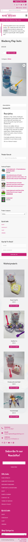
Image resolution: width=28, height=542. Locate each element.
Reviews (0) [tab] (6, 108)
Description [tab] (6, 105)
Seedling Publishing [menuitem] (7, 484)
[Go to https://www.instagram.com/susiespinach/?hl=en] (17, 5)
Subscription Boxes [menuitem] (7, 481)
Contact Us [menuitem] (5, 498)
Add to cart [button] (14, 306)
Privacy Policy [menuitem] (6, 504)
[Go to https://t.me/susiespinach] (23, 4)
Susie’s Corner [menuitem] (6, 494)
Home (3, 20)
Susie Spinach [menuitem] (5, 478)
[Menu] (26, 15)
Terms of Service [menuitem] (6, 501)
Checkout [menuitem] (4, 227)
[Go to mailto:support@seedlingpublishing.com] (2, 433)
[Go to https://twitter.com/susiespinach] (19, 4)
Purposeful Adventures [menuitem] (9, 488)
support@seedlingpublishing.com (14, 434)
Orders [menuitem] (3, 233)
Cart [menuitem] (2, 230)
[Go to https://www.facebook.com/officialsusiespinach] (14, 5)
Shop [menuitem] (2, 224)
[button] (24, 65)
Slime (7, 20)
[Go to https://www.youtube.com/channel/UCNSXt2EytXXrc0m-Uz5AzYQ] (21, 5)
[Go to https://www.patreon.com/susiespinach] (26, 4)
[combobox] (14, 213)
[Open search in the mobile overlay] (14, 10)
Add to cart (11, 53)
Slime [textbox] (13, 214)
